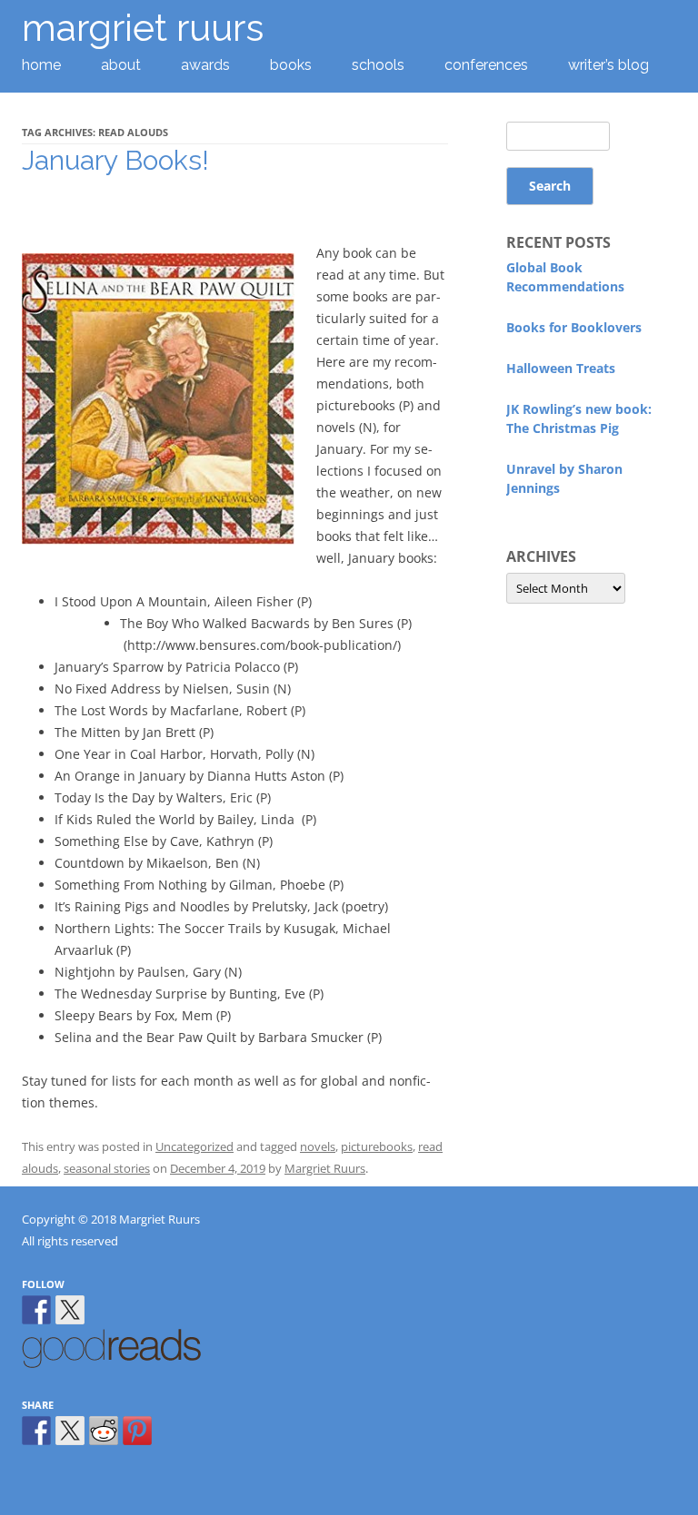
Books (291, 65)
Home (41, 65)
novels (317, 1146)
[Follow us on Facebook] (36, 1309)
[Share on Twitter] (70, 1430)
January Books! (115, 160)
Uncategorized (194, 1146)
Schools (378, 65)
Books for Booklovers (574, 327)
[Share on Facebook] (36, 1430)
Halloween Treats (560, 368)
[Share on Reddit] (103, 1430)
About (121, 65)
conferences (486, 65)
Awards (205, 65)
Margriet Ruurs (324, 1168)
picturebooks (377, 1146)
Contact (48, 118)
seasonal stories (107, 1168)
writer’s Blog (608, 65)
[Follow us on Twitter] (70, 1309)
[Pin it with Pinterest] (137, 1430)
